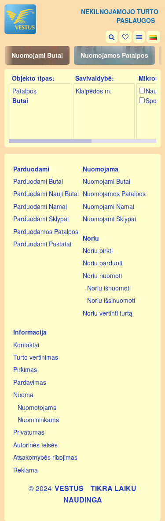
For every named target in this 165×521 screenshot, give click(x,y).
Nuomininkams (38, 419)
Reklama (25, 469)
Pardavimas (29, 382)
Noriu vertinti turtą (107, 313)
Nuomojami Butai (37, 55)
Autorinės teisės (35, 444)
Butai (20, 100)
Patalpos (24, 90)
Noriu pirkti (98, 250)
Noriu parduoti (102, 262)
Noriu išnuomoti (109, 287)
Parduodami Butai (38, 181)
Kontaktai (26, 344)
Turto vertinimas (35, 357)
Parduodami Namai (40, 206)
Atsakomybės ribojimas (45, 457)
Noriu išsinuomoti (111, 300)
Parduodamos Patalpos (45, 231)
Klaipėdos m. (94, 90)
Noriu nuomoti (102, 275)
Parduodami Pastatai (42, 243)
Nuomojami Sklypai (109, 218)
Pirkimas (25, 369)
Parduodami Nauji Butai (46, 193)
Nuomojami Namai (108, 206)
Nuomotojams (37, 407)
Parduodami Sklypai (41, 218)
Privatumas (28, 432)
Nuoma (23, 394)
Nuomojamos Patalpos (114, 55)
